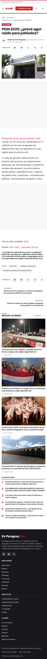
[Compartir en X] (28, 47)
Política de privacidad (9, 652)
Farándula (5, 582)
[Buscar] (36, 8)
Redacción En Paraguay (16, 40)
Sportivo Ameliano (8, 639)
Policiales (5, 575)
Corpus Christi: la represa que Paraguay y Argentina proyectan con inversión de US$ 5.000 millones (23, 467)
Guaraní (4, 633)
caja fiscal (13, 266)
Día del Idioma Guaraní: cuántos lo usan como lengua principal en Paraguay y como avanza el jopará (24, 503)
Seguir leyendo (11, 315)
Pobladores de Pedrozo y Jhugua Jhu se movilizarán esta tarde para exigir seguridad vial (23, 390)
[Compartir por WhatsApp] (14, 47)
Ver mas (37, 315)
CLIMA (4, 612)
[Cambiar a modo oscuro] (42, 8)
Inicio (3, 17)
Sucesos (5, 585)
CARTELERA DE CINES (10, 602)
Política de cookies (24, 652)
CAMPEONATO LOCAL (10, 599)
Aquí (26, 241)
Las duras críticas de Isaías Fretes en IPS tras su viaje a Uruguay (23, 496)
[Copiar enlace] (41, 47)
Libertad (5, 629)
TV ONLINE (6, 609)
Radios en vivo (25, 8)
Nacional (5, 636)
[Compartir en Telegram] (34, 47)
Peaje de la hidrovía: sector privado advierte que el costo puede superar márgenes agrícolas (24, 483)
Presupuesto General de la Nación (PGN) (17, 270)
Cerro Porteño (7, 623)
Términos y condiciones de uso (12, 656)
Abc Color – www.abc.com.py (24, 247)
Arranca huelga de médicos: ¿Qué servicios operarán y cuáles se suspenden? (24, 517)
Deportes (5, 572)
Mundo (4, 589)
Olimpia (4, 626)
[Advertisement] (23, 104)
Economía (10, 17)
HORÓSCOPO (7, 606)
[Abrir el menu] (3, 8)
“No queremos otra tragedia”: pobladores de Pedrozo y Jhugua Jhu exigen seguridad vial (22, 351)
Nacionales (6, 565)
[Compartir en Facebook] (21, 47)
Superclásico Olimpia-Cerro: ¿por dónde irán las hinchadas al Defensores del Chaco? (23, 510)
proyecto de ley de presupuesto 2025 (22, 138)
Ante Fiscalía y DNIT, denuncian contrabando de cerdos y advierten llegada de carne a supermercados (23, 428)
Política (4, 569)
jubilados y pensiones (28, 266)
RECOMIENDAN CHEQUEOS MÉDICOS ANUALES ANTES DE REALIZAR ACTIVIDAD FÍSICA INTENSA (25, 490)
